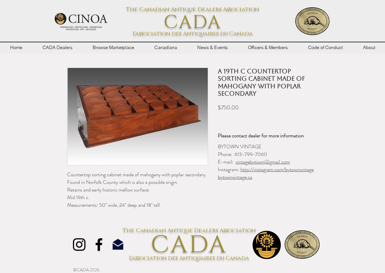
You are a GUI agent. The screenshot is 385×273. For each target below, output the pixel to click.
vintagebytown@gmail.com (263, 162)
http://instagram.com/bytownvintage (277, 169)
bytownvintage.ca (235, 177)
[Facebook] (98, 244)
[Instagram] (79, 244)
